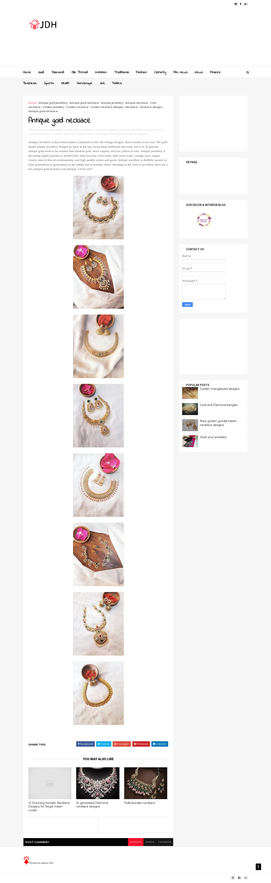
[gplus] (246, 4)
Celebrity (160, 72)
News (199, 72)
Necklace (131, 107)
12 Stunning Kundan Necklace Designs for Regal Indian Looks (49, 806)
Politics (117, 83)
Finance (215, 72)
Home (27, 72)
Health (65, 83)
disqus (149, 842)
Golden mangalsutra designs (219, 389)
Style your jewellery (213, 437)
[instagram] (236, 4)
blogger (135, 842)
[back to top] (258, 867)
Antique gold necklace (84, 102)
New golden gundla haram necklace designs (218, 423)
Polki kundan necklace (139, 803)
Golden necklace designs (106, 107)
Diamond (57, 72)
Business (30, 83)
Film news (180, 72)
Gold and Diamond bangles (219, 405)
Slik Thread (79, 72)
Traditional (121, 72)
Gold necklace (153, 129)
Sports (49, 83)
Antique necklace (136, 102)
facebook (164, 842)
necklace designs (151, 107)
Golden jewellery (53, 107)
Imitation (101, 72)
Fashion (141, 72)
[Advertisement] (175, 39)
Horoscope (84, 83)
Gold (41, 72)
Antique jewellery (112, 102)
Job (102, 83)
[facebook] (240, 4)
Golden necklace (77, 107)
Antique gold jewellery (52, 102)
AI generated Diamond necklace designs (92, 804)
